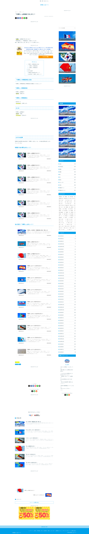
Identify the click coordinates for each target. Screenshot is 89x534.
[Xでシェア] (16, 18)
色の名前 (45, 530)
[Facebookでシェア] (18, 18)
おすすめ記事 (30, 70)
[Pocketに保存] (22, 18)
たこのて (67, 364)
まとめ (29, 69)
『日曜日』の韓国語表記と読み (33, 64)
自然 (35, 530)
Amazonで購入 (46, 56)
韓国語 (17, 364)
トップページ (30, 530)
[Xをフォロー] (32, 391)
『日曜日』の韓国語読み (33, 67)
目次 (33, 61)
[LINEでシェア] (24, 18)
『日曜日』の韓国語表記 (33, 65)
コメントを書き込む (34, 502)
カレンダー (17, 362)
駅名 (49, 530)
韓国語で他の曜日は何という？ (34, 72)
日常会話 (38, 530)
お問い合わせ (73, 530)
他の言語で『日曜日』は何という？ (35, 74)
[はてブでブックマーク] (20, 18)
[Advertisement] (34, 30)
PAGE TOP (44, 526)
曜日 (20, 364)
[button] (26, 18)
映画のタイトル (58, 530)
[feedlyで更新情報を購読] (34, 391)
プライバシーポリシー (66, 530)
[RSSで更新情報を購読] (36, 391)
